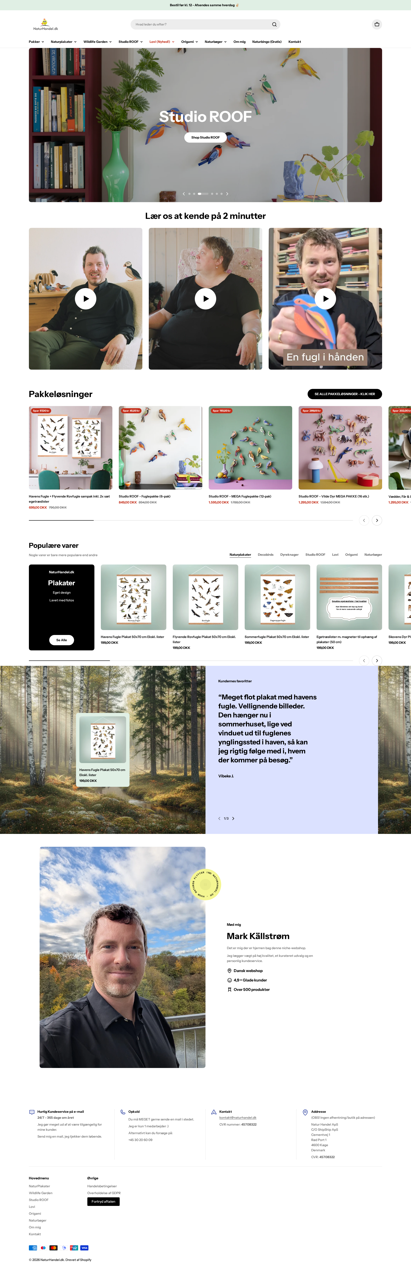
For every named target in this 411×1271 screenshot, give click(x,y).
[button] (189, 194)
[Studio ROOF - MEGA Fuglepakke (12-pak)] (250, 448)
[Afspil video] (85, 299)
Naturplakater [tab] (240, 555)
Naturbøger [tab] (373, 555)
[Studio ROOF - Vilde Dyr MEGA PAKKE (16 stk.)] (340, 448)
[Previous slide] (183, 193)
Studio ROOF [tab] (315, 555)
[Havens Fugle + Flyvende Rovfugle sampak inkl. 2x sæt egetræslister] (70, 448)
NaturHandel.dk (52, 1260)
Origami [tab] (351, 555)
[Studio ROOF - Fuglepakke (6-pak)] (160, 448)
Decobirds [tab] (266, 555)
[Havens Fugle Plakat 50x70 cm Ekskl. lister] (133, 597)
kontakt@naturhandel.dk (237, 1118)
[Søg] (274, 24)
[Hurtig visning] (106, 415)
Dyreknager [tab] (289, 555)
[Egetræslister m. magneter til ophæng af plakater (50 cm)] (349, 597)
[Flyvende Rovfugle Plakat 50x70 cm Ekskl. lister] (205, 597)
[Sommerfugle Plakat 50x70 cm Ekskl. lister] (277, 597)
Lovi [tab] (335, 555)
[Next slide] (227, 193)
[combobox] (205, 24)
